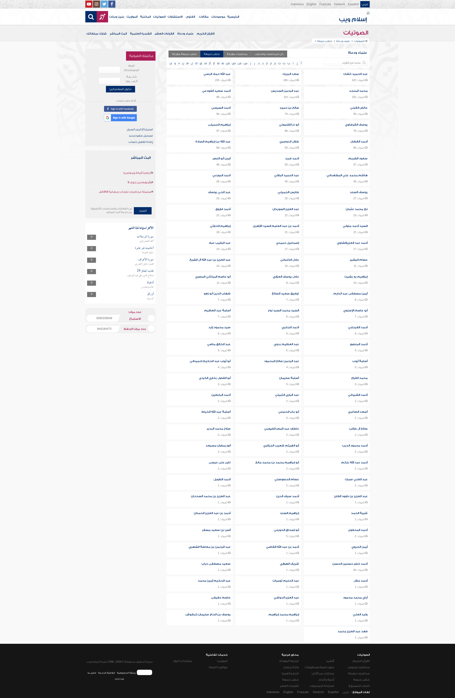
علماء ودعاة (185, 33)
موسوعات (218, 16)
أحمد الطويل (222, 479)
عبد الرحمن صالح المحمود (281, 361)
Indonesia (297, 4)
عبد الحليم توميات (285, 580)
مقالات (203, 16)
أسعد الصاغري (358, 411)
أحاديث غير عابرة (144, 248)
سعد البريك (290, 74)
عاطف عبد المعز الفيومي (281, 428)
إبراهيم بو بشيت (356, 276)
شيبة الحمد (359, 513)
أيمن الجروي (359, 546)
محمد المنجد (358, 90)
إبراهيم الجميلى (219, 124)
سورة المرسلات (145, 236)
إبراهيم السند (289, 513)
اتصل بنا (91, 673)
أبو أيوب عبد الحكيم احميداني (210, 361)
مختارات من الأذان (323, 673)
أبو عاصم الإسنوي (355, 310)
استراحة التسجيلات (322, 686)
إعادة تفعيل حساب (141, 141)
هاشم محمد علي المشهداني (347, 175)
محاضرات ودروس (359, 667)
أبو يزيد (150, 298)
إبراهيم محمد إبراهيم (284, 614)
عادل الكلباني (289, 259)
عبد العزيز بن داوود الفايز (351, 496)
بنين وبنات (116, 16)
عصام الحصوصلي (286, 479)
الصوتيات (159, 16)
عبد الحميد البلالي (286, 175)
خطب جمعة (212, 54)
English (311, 4)
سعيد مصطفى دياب (216, 563)
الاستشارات (175, 16)
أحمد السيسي (221, 107)
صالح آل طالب (358, 428)
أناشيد (330, 661)
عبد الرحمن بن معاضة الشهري (210, 546)
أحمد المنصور (359, 344)
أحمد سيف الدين (287, 496)
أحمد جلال (361, 580)
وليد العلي (360, 614)
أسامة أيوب (360, 361)
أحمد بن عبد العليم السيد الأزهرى (276, 226)
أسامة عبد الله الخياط (216, 411)
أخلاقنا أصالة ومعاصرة (137, 173)
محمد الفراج (359, 378)
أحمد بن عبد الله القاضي (282, 546)
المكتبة (145, 16)
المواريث (132, 16)
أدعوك (150, 282)
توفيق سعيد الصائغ (285, 293)
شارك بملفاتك (96, 33)
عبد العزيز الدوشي (286, 597)
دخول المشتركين (120, 89)
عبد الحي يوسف (219, 192)
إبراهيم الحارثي (220, 226)
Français (325, 4)
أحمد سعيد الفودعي (216, 90)
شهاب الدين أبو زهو (217, 293)
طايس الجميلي (288, 192)
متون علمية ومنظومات (319, 667)
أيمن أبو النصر (222, 158)
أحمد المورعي (221, 175)
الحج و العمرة (290, 673)
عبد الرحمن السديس (285, 90)
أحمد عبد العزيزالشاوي (352, 242)
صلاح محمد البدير (219, 428)
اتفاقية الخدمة (106, 673)
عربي (365, 4)
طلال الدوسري (289, 141)
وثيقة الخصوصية (126, 673)
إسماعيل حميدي (287, 242)
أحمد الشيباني (358, 394)
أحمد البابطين (221, 394)
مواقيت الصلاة (218, 667)
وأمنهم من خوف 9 (139, 182)
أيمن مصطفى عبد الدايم (350, 293)
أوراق (150, 294)
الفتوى (190, 16)
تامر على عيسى (220, 462)
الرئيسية (233, 16)
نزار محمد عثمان (357, 209)
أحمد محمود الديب (355, 445)
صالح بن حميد (289, 107)
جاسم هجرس (147, 287)
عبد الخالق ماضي (219, 344)
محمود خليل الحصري (144, 264)
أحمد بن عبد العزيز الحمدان (212, 513)
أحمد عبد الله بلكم (354, 462)
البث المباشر (118, 33)
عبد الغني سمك (356, 479)
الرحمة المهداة (289, 661)
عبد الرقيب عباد (220, 242)
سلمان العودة (148, 252)
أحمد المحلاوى (358, 530)
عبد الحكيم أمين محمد (214, 580)
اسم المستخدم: (131, 68)
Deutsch (339, 4)
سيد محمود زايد (219, 327)
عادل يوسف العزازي (286, 276)
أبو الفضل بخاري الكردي (215, 378)
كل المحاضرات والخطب (269, 54)
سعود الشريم (358, 158)
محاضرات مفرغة (237, 54)
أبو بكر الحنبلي (288, 411)
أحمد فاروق (223, 209)
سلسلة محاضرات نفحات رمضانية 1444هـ (125, 191)
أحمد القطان (359, 141)
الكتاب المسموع (359, 686)
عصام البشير (359, 259)
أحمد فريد (292, 158)
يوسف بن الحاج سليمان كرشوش (208, 614)
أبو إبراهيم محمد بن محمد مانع (277, 462)
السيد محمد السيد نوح (283, 310)
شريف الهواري (289, 563)
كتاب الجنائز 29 (145, 271)
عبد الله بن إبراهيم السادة (213, 141)
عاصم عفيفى (221, 597)
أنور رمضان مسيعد (218, 445)
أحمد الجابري (290, 327)
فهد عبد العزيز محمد (353, 631)
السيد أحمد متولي (355, 226)
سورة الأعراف (146, 259)
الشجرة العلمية (140, 33)
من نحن (119, 678)
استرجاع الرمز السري (140, 129)
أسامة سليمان (289, 378)
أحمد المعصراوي (147, 241)
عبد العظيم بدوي (286, 344)
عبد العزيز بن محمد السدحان (211, 496)
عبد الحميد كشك (355, 74)
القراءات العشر (164, 33)
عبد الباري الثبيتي (287, 394)
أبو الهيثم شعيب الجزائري (281, 445)
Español (353, 4)
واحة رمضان (291, 667)
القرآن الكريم (205, 33)
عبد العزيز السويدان (285, 209)
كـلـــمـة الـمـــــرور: (131, 79)
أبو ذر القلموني (289, 124)
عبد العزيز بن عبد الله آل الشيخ (210, 259)
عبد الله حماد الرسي (217, 74)
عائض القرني (359, 107)
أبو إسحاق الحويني (286, 530)
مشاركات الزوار (182, 661)
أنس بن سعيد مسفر (216, 530)
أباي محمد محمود (355, 597)
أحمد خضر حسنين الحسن (350, 563)
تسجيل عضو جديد (141, 135)
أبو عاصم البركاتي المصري (213, 276)
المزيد (143, 210)
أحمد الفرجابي (358, 327)
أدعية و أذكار (326, 679)
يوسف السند (359, 192)
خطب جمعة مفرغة (184, 54)
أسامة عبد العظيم (217, 310)
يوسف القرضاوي (356, 124)
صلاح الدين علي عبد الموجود (140, 275)
